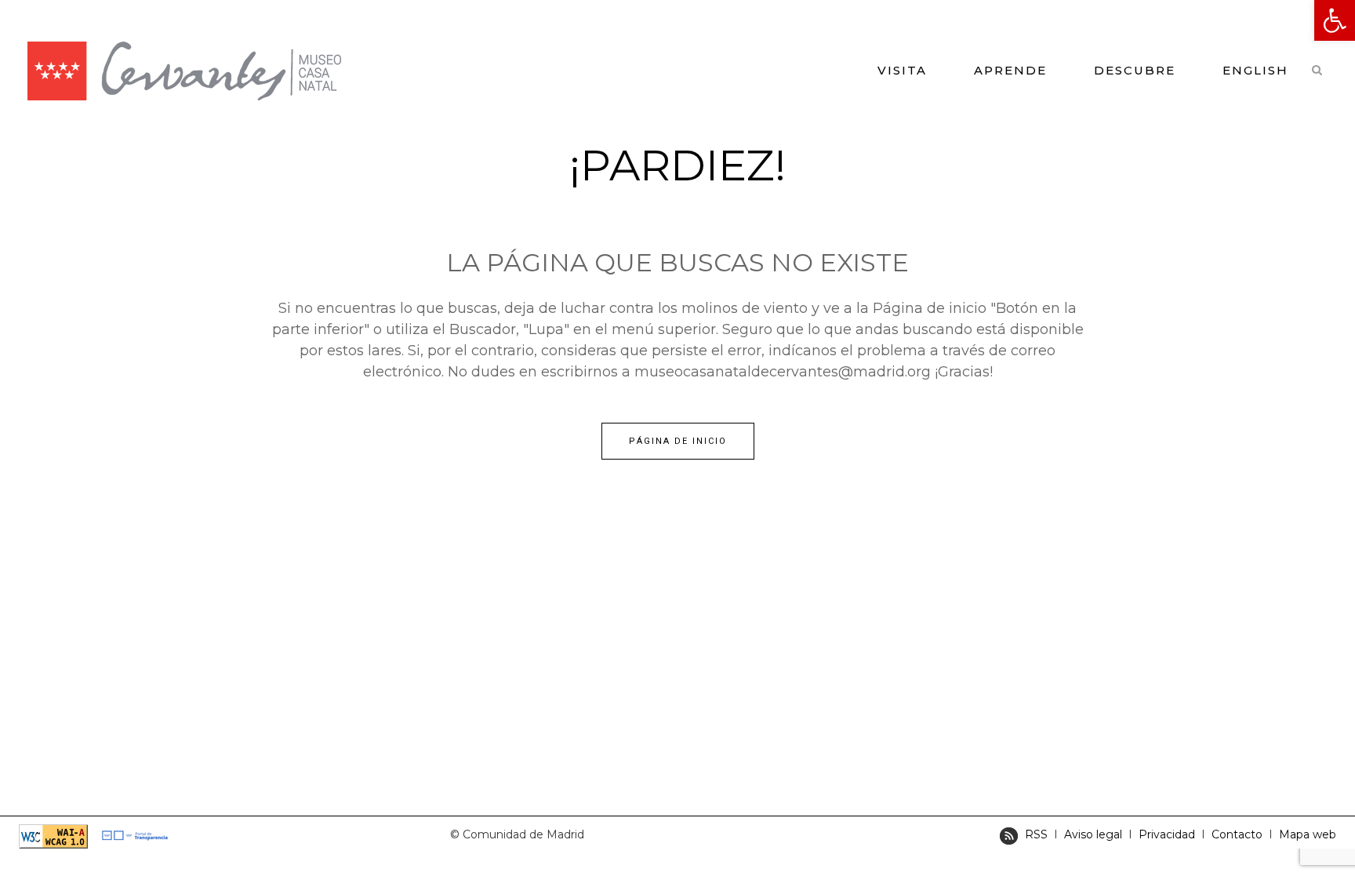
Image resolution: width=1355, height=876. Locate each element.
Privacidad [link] (1167, 834)
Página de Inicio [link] (678, 441)
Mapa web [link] (1307, 834)
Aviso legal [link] (1093, 834)
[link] (1334, 20)
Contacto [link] (1239, 834)
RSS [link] (1036, 834)
